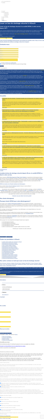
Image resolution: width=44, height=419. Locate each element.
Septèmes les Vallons (22, 264)
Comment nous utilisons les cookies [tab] (7, 351)
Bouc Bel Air (28, 263)
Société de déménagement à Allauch (9, 257)
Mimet (1, 265)
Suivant (5, 169)
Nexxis (16, 334)
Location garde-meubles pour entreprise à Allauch (12, 241)
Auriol (28, 264)
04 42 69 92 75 (5, 294)
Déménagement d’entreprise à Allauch (9, 243)
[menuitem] (23, 1)
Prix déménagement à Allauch (8, 251)
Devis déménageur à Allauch (7, 253)
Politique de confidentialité (5, 416)
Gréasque (36, 263)
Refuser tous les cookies (13, 346)
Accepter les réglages (4, 346)
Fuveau (32, 263)
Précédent (2, 169)
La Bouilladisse (9, 265)
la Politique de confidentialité (10, 62)
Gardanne (23, 263)
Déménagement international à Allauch (9, 247)
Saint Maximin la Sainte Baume (11, 264)
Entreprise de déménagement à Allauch (9, 258)
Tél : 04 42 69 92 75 (6, 1)
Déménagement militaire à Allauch (9, 250)
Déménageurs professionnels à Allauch (9, 255)
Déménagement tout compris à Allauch (9, 254)
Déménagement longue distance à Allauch (10, 248)
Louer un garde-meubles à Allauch (9, 245)
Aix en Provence (3, 263)
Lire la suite (4, 107)
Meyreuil (14, 265)
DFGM (6, 334)
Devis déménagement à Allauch (8, 252)
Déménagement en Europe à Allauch (9, 246)
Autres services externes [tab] (5, 387)
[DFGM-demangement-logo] (8, 9)
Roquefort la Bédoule (38, 264)
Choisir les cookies (21, 346)
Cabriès (39, 263)
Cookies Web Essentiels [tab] (4, 362)
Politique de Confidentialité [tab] (5, 410)
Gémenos (31, 264)
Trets (4, 264)
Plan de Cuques (18, 263)
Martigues (9, 263)
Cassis (1, 264)
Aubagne (13, 263)
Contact (3, 2)
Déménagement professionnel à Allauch (10, 244)
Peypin (4, 265)
